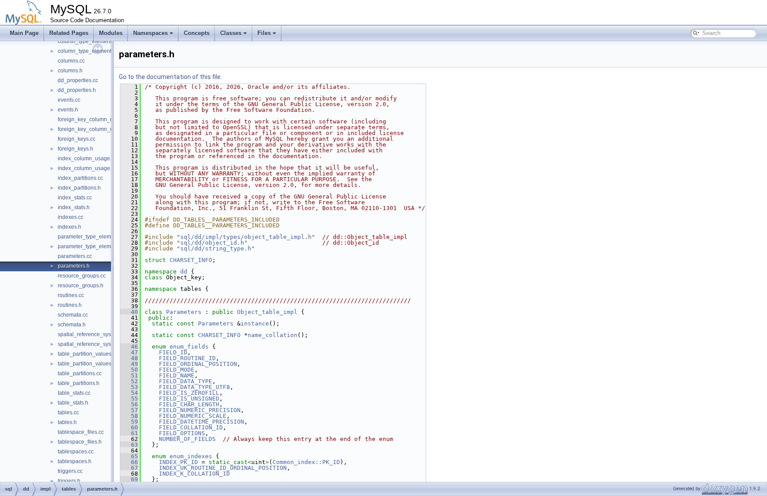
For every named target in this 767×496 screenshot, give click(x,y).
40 (129, 312)
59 (129, 421)
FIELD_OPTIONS (182, 433)
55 (129, 398)
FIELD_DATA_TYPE (185, 381)
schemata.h (72, 324)
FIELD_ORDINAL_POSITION (198, 364)
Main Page (24, 33)
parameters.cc (75, 256)
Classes (230, 33)
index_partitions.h (79, 188)
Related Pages (68, 33)
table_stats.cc (74, 393)
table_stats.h (73, 403)
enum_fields (189, 346)
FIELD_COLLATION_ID (191, 427)
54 (129, 392)
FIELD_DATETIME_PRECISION (201, 421)
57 (129, 410)
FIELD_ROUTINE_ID (187, 358)
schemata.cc (73, 315)
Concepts (197, 33)
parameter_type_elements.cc (93, 237)
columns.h (70, 70)
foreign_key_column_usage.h (94, 129)
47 (129, 352)
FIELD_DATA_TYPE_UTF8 (194, 387)
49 (129, 364)
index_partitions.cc (80, 178)
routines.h (70, 305)
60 (129, 427)
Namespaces (150, 33)
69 (129, 479)
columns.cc (71, 61)
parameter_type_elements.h (92, 246)
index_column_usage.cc (87, 158)
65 (129, 456)
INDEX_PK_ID (178, 462)
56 (129, 404)
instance (255, 323)
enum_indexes (191, 456)
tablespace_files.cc (81, 432)
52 (129, 381)
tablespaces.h (74, 461)
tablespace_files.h (80, 442)
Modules (111, 33)
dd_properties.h (77, 90)
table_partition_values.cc (88, 354)
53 (129, 387)
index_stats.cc (75, 197)
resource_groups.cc (82, 276)
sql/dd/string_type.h (215, 248)
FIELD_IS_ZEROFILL (189, 392)
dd (183, 271)
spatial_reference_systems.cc (93, 334)
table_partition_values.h (87, 364)
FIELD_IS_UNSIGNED (189, 398)
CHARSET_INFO (191, 260)
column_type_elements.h (88, 51)
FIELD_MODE (176, 369)
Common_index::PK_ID (306, 462)
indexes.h (69, 227)
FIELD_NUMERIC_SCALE (192, 416)
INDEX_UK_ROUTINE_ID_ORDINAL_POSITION (223, 467)
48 (129, 358)
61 (129, 433)
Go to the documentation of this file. (170, 76)
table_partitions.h (78, 383)
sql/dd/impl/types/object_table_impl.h (246, 237)
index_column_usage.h (86, 168)
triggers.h (69, 481)
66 (129, 462)
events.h (68, 110)
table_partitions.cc (80, 373)
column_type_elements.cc (89, 41)
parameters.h (74, 266)
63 (129, 444)
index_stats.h (74, 207)
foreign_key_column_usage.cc (95, 119)
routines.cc (71, 295)
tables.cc (68, 412)
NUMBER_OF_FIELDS (187, 439)
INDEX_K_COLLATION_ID (194, 473)
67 (129, 467)
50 (129, 369)
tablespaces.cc (76, 451)
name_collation (272, 335)
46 (129, 346)
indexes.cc (70, 217)
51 (129, 375)
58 (129, 416)
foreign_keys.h (75, 149)
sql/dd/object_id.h (212, 242)
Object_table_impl (267, 312)
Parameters (184, 312)
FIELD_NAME (176, 375)
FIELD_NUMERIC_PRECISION (200, 410)
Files (264, 33)
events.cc (69, 100)
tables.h (67, 422)
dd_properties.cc (78, 80)
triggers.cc (70, 471)
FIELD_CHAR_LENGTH (189, 404)
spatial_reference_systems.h (92, 344)
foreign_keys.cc (76, 139)
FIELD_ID (173, 352)
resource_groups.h (80, 285)
